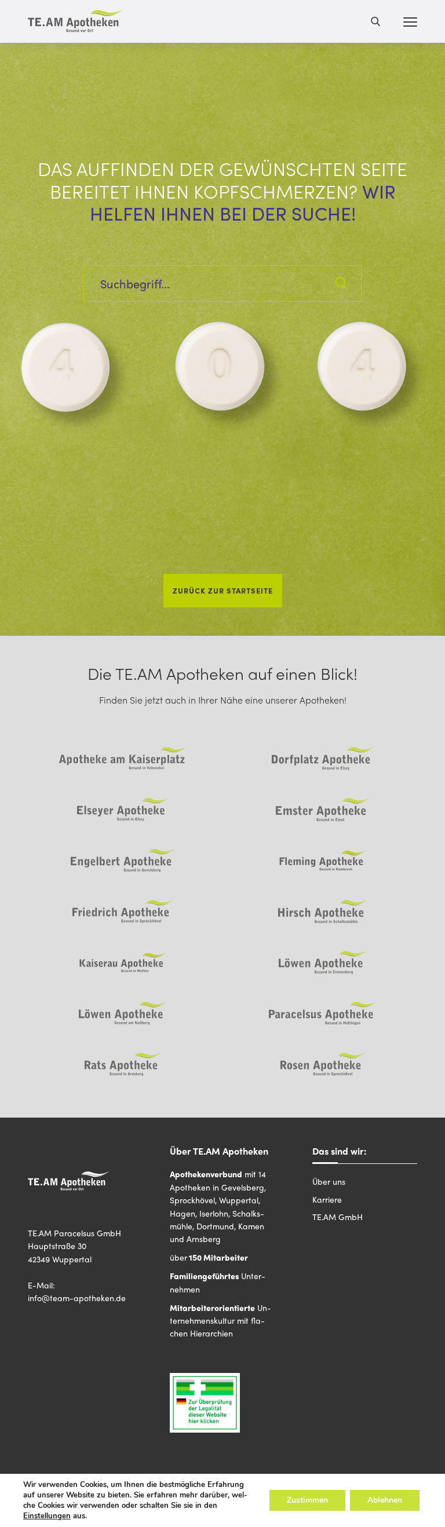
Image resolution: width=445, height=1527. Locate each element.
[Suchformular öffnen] (375, 21)
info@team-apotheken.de (77, 1297)
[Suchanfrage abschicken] (341, 283)
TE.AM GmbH (337, 1216)
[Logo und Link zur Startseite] (75, 21)
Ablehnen (384, 1500)
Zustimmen (307, 1500)
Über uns (328, 1181)
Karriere (327, 1199)
